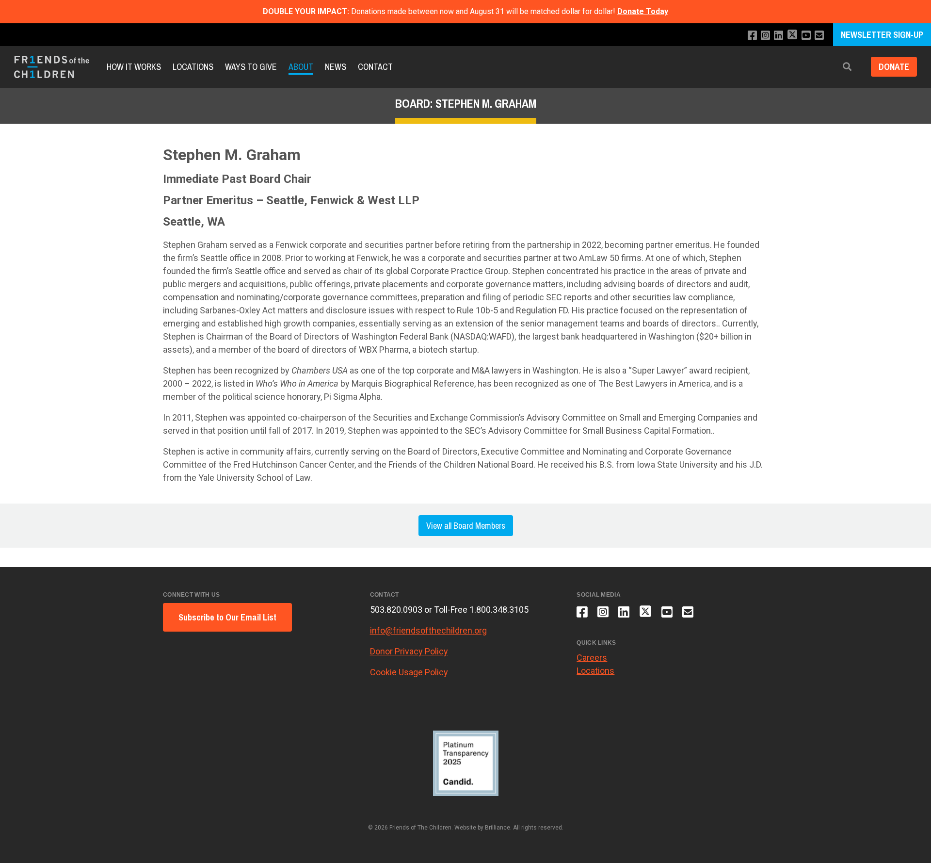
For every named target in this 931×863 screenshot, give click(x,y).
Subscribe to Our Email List (227, 617)
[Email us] (819, 36)
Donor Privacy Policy (409, 651)
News (335, 67)
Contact (375, 67)
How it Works (134, 67)
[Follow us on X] (792, 35)
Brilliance (497, 827)
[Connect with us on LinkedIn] (778, 36)
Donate (894, 67)
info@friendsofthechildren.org (428, 630)
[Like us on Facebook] (752, 36)
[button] (847, 67)
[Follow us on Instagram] (765, 36)
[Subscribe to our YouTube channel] (806, 36)
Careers (592, 657)
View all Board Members (465, 526)
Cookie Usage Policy (409, 672)
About (301, 67)
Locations (193, 67)
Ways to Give (251, 67)
